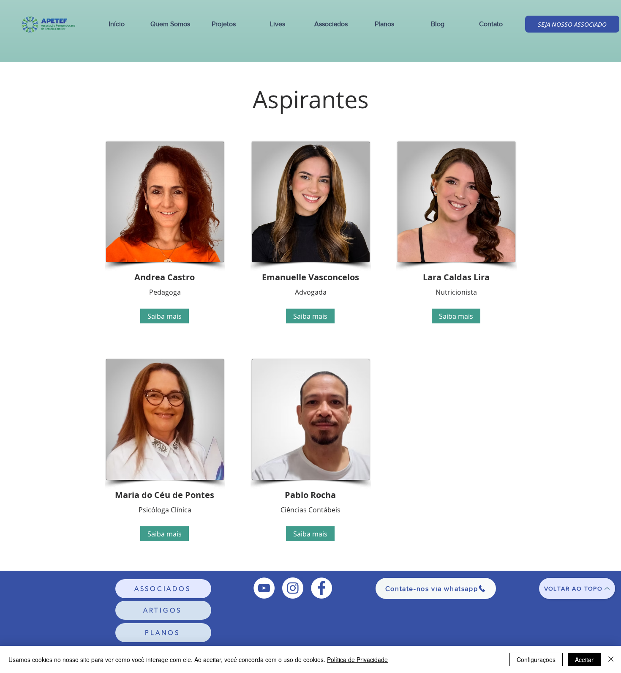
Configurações (536, 659)
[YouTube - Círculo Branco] (264, 588)
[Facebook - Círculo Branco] (321, 588)
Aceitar (584, 659)
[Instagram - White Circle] (292, 588)
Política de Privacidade (357, 659)
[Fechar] (611, 659)
